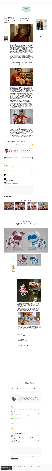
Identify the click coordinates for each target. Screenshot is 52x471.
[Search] (47, 3)
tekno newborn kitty (29, 388)
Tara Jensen (24, 226)
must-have (22, 141)
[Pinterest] (5, 30)
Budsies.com (26, 106)
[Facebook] (5, 27)
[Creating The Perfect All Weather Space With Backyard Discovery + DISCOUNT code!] (9, 206)
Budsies (20, 52)
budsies (9, 141)
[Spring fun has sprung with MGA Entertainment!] (43, 206)
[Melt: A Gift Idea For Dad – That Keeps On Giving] (32, 206)
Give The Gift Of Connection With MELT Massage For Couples (19, 212)
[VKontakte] (7, 32)
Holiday (20, 208)
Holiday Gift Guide (9, 17)
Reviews (13, 17)
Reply (32, 165)
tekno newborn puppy (36, 388)
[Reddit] (5, 32)
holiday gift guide (13, 141)
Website (18, 128)
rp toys (25, 388)
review (26, 141)
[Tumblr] (7, 30)
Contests (5, 17)
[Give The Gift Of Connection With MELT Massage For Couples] (20, 206)
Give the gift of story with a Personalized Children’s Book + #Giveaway (6, 41)
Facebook (21, 128)
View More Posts (31, 148)
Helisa (6, 22)
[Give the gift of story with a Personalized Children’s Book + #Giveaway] (6, 38)
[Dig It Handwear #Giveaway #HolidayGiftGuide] (13, 267)
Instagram (25, 128)
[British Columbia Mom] (26, 9)
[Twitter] (7, 27)
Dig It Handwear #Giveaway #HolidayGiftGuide (13, 270)
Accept (9, 469)
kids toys (18, 141)
